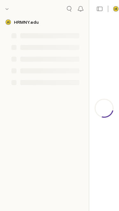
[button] (99, 8)
